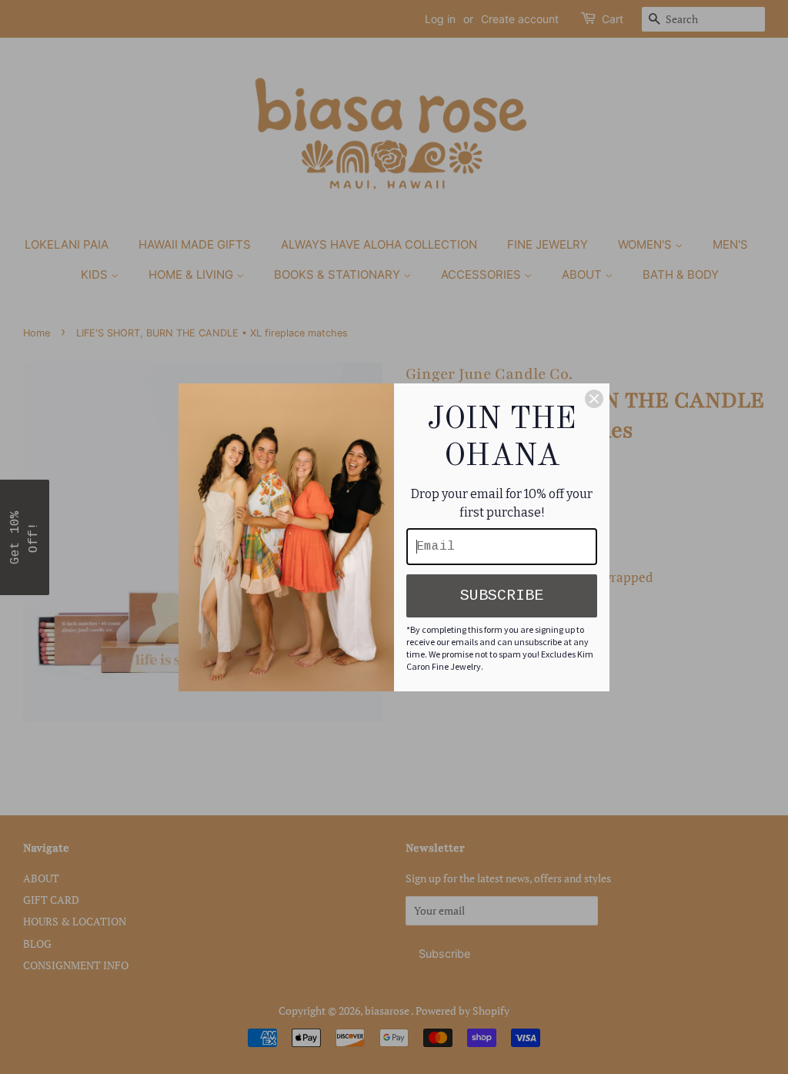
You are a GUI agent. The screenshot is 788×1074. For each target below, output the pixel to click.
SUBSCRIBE (501, 595)
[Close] (594, 399)
